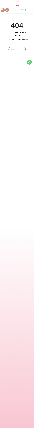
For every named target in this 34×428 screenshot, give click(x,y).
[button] (31, 10)
